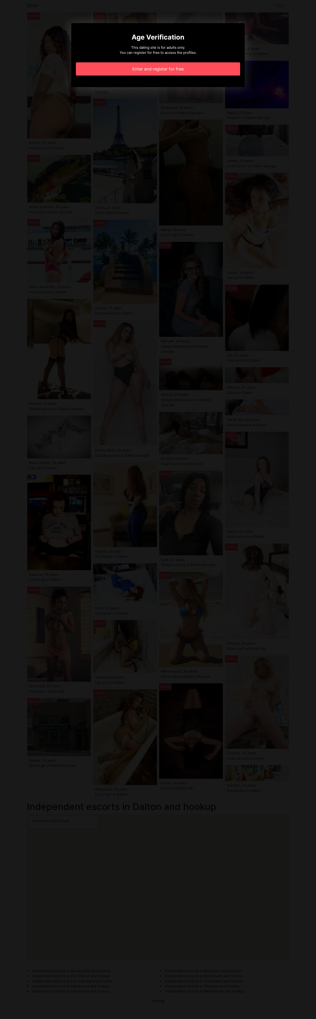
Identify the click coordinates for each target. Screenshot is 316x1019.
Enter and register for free (158, 69)
